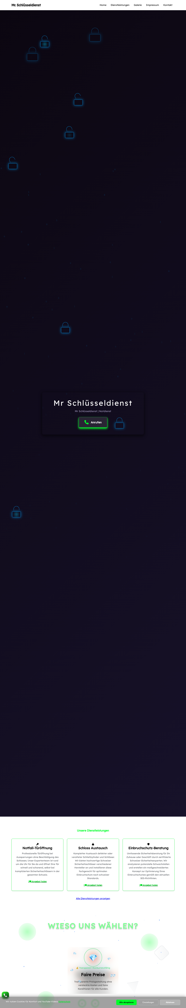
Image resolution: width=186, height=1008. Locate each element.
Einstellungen (148, 1002)
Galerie (138, 5)
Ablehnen (170, 1002)
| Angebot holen (37, 881)
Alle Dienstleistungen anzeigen (93, 898)
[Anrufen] (5, 995)
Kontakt (167, 5)
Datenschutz (64, 1001)
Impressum (152, 5)
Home (103, 5)
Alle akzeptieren (126, 1002)
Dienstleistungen (120, 5)
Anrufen (96, 422)
